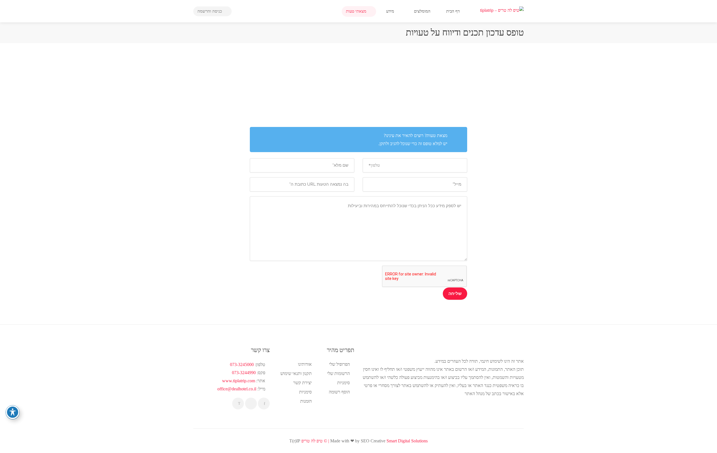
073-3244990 (244, 372)
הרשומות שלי (338, 373)
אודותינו (305, 364)
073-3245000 (242, 364)
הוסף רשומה (339, 392)
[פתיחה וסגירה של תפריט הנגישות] (12, 412)
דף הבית (453, 11)
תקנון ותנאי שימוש (296, 373)
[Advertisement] (358, 85)
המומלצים (423, 11)
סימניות (305, 392)
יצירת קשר (302, 382)
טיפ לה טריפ (312, 440)
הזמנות (306, 401)
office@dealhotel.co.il (236, 388)
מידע (390, 11)
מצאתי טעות (356, 11)
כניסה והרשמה (210, 11)
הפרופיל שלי (339, 364)
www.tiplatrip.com (238, 380)
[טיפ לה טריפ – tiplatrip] (502, 9)
